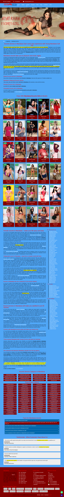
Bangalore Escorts (52, 231)
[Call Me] (61, 495)
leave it (13, 474)
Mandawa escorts (30, 52)
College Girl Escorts (54, 316)
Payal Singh (55, 180)
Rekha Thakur (20, 224)
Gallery (23, 4)
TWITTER (50, 478)
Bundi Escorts (10, 389)
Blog (41, 4)
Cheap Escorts (53, 315)
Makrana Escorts (25, 402)
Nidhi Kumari (20, 159)
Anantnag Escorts (52, 258)
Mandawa (48, 494)
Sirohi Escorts (54, 410)
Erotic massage (28, 491)
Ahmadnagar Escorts (53, 263)
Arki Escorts (51, 257)
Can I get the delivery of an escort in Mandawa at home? (17, 428)
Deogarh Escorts (25, 391)
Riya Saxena (20, 202)
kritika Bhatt (55, 224)
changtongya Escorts (53, 270)
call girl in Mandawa (10, 362)
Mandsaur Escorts (10, 404)
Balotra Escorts (54, 384)
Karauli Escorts (10, 399)
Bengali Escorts (53, 306)
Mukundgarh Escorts (39, 404)
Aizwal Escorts (52, 256)
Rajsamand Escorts (54, 408)
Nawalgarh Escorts (25, 406)
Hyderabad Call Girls (53, 232)
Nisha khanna (32, 202)
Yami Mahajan (44, 224)
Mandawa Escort (52, 289)
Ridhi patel (55, 137)
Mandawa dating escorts (40, 380)
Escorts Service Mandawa (54, 296)
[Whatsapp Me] (61, 492)
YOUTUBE (50, 473)
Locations (46, 4)
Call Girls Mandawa (53, 293)
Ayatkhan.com (25, 494)
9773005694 (17, 1)
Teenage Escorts (53, 308)
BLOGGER (50, 479)
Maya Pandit (43, 116)
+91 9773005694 (18, 91)
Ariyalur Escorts (52, 276)
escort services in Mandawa (51, 60)
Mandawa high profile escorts (54, 378)
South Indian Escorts (54, 326)
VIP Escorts (52, 317)
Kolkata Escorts (52, 235)
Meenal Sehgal (32, 159)
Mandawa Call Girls (19, 245)
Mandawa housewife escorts (25, 376)
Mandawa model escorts (25, 374)
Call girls (5, 488)
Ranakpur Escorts (10, 410)
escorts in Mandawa (35, 285)
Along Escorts (52, 248)
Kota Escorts (54, 399)
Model (9, 488)
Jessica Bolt (8, 202)
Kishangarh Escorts (39, 399)
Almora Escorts (52, 281)
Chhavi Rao (43, 137)
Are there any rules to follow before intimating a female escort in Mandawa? (20, 425)
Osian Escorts (54, 406)
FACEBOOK (50, 475)
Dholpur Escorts (54, 391)
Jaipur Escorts (52, 242)
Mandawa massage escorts (54, 376)
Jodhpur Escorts (54, 397)
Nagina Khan (43, 202)
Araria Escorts (52, 251)
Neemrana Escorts (40, 406)
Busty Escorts (52, 310)
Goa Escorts (51, 243)
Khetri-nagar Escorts (25, 399)
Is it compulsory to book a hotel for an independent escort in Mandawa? (20, 432)
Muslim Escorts (53, 323)
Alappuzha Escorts (53, 262)
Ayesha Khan (32, 116)
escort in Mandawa (30, 260)
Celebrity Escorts (53, 322)
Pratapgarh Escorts (25, 408)
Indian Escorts (52, 311)
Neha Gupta (20, 180)
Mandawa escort (56, 65)
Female (34, 488)
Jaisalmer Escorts (54, 395)
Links (50, 4)
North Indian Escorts (54, 320)
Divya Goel (8, 116)
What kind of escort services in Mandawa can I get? (15, 430)
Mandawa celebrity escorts (39, 374)
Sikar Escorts (39, 410)
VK (48, 472)
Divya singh (43, 159)
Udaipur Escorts (52, 246)
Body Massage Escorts (54, 321)
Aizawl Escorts (52, 267)
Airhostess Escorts (53, 312)
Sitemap (38, 494)
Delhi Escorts (51, 238)
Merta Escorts (25, 404)
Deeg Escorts (10, 391)
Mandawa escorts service (9, 259)
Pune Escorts (51, 237)
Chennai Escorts (52, 233)
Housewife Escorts (53, 302)
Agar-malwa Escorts (53, 268)
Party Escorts (52, 318)
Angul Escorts (52, 271)
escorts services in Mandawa (12, 251)
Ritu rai (55, 116)
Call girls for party (28, 488)
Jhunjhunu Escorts (39, 397)
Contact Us (27, 5)
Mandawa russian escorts (54, 374)
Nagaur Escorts (54, 404)
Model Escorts (52, 300)
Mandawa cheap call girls (39, 378)
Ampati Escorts (52, 266)
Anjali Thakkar (8, 180)
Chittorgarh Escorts (25, 389)
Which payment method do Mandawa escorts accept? (16, 420)
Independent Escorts (54, 305)
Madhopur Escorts (10, 402)
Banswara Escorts (10, 386)
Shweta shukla (32, 224)
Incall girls (57, 488)
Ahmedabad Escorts (53, 240)
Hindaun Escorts (25, 395)
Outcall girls (6, 491)
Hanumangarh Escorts (10, 395)
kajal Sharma (55, 159)
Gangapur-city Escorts (54, 393)
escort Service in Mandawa (35, 234)
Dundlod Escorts (10, 393)
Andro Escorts (52, 265)
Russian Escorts (53, 301)
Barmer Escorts (39, 386)
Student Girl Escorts (54, 303)
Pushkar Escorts (39, 408)
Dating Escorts (53, 327)
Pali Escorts (10, 408)
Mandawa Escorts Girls (53, 288)
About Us (18, 5)
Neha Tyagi (8, 137)
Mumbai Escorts (52, 236)
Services (33, 4)
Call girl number (35, 491)
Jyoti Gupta (55, 202)
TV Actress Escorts (53, 313)
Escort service (12, 491)
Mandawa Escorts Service (23, 365)
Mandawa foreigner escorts (10, 380)
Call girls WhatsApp (44, 491)
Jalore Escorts (10, 397)
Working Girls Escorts (54, 325)
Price (37, 4)
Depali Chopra (32, 180)
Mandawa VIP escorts (25, 378)
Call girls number (20, 491)
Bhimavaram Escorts (53, 247)
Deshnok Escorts (40, 391)
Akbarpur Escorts (52, 280)
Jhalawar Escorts (25, 397)
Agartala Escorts (52, 278)
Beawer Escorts (54, 386)
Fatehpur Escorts (40, 393)
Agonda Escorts (52, 253)
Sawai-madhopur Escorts (25, 410)
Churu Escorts (39, 389)
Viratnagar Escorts (10, 413)
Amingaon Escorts (52, 250)
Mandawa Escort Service (54, 287)
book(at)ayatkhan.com (29, 1)
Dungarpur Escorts (25, 393)
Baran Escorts (25, 386)
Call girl (13, 488)
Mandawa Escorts (52, 285)
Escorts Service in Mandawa (39, 341)
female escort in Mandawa (22, 71)
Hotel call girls (40, 488)
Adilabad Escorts (52, 277)
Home (14, 4)
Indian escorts (54, 380)
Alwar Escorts (39, 384)
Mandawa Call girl (52, 295)
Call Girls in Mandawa (41, 237)
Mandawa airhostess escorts (10, 376)
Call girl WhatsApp (20, 488)
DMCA (42, 494)
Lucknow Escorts (52, 245)
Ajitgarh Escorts (52, 272)
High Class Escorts (53, 307)
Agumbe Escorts (52, 261)
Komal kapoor (8, 159)
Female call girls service (49, 488)
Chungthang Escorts (53, 275)
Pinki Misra (20, 116)
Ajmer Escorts (52, 273)
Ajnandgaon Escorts (53, 252)
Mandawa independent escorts (39, 376)
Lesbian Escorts (53, 328)
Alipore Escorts (52, 282)
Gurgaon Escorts (52, 241)
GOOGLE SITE (51, 476)
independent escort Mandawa (20, 324)
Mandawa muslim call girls (25, 380)
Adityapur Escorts (52, 260)
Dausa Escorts (54, 389)
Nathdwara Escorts (10, 406)
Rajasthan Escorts (10, 384)
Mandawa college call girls (10, 378)
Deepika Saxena (8, 224)
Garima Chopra (20, 137)
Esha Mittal (44, 180)
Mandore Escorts (54, 402)
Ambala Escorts (52, 255)
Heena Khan (32, 137)
